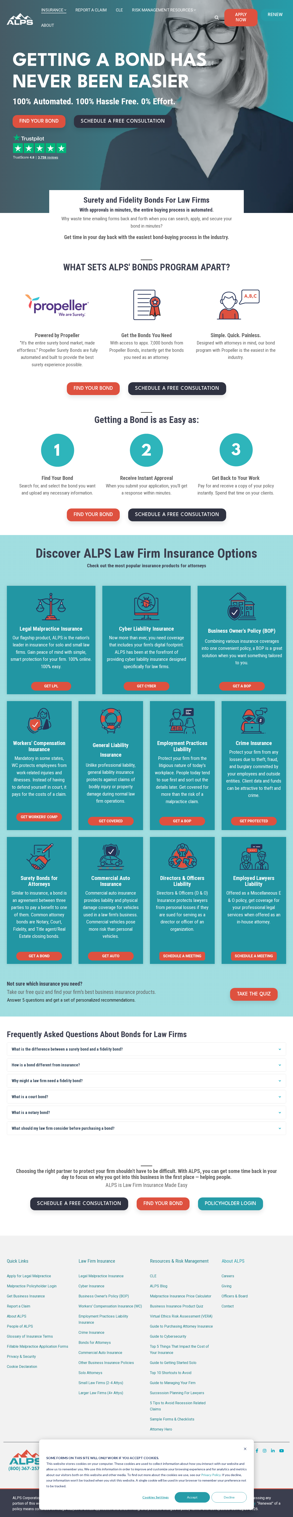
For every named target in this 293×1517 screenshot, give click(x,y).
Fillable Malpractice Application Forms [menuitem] (37, 1346)
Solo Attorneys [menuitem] (90, 1373)
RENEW (275, 15)
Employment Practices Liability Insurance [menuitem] (104, 1319)
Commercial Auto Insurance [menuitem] (100, 1352)
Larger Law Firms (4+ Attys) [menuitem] (101, 1393)
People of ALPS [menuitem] (20, 1326)
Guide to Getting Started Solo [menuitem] (173, 1363)
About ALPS (233, 1261)
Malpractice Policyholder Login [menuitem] (32, 1286)
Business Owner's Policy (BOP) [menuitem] (104, 1296)
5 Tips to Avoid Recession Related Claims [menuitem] (178, 1406)
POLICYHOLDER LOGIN (230, 1203)
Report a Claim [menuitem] (18, 1306)
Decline (229, 1497)
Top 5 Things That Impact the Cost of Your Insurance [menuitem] (180, 1349)
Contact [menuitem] (228, 1306)
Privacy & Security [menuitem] (21, 1356)
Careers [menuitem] (228, 1276)
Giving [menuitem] (226, 1286)
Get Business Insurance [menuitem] (26, 1296)
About (47, 25)
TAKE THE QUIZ (254, 994)
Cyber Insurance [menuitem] (91, 1286)
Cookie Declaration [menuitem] (22, 1366)
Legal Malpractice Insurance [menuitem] (101, 1276)
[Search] (217, 17)
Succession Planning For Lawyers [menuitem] (177, 1393)
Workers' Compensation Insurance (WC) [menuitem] (110, 1306)
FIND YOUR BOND (39, 121)
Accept (192, 1497)
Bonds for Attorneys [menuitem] (95, 1342)
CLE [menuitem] (153, 1276)
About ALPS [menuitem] (16, 1316)
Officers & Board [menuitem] (235, 1296)
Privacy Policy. (211, 1475)
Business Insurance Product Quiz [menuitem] (176, 1306)
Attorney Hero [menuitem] (161, 1429)
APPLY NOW (241, 17)
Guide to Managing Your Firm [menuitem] (172, 1383)
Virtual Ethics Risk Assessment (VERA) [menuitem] (181, 1316)
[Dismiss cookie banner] (245, 1449)
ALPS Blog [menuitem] (158, 1286)
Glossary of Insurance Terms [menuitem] (30, 1336)
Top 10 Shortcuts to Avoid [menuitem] (170, 1373)
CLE (119, 10)
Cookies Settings (155, 1497)
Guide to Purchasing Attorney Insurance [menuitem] (181, 1326)
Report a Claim (91, 10)
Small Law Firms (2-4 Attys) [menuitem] (101, 1383)
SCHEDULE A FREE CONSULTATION (123, 121)
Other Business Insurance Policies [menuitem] (106, 1363)
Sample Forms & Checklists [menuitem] (172, 1419)
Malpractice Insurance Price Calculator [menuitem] (180, 1296)
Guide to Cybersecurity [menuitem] (168, 1336)
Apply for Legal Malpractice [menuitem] (29, 1276)
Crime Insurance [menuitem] (91, 1332)
